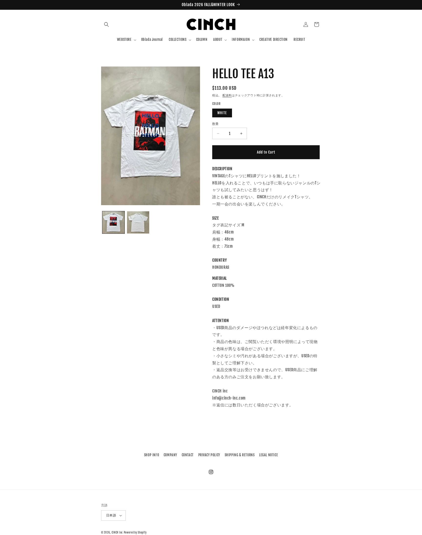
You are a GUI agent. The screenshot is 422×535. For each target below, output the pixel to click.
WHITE (222, 113)
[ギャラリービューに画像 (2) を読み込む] (138, 222)
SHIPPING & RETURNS (240, 455)
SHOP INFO (151, 455)
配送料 (227, 95)
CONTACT (188, 455)
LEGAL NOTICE (268, 455)
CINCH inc (117, 532)
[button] (106, 24)
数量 (215, 124)
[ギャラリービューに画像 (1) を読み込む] (113, 222)
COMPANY (170, 455)
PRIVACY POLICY (209, 455)
